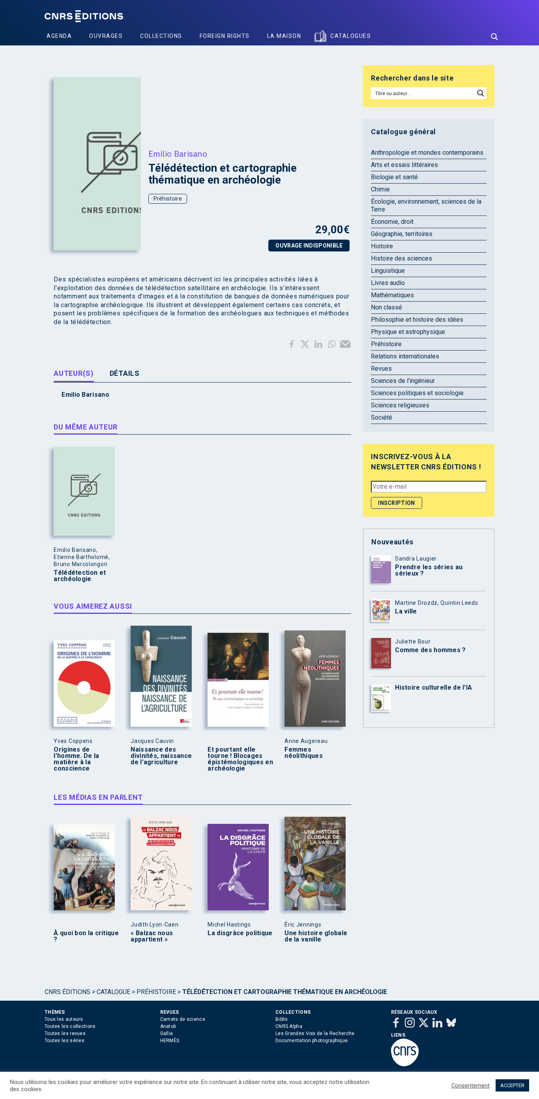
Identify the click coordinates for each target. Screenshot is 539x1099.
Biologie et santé (394, 177)
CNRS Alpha (288, 1026)
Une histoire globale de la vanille (315, 936)
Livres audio (388, 283)
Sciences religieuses (400, 405)
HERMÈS (170, 1040)
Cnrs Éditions (67, 992)
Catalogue (113, 992)
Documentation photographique (311, 1040)
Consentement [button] (470, 1085)
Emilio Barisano (178, 153)
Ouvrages (106, 36)
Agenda (59, 36)
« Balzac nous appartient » (152, 936)
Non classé (386, 307)
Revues (381, 368)
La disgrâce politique (240, 933)
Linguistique (388, 270)
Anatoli (168, 1026)
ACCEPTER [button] (512, 1085)
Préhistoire (167, 198)
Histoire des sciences (401, 258)
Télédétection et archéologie (80, 576)
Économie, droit (392, 221)
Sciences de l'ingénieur (403, 380)
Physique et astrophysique (408, 332)
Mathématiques (392, 295)
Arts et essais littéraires (404, 165)
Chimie (380, 189)
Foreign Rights (225, 36)
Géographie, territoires (401, 234)
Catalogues (350, 36)
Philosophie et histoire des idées (417, 319)
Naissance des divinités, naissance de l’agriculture (161, 755)
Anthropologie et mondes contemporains (427, 152)
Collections (161, 36)
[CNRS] (405, 1064)
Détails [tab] (125, 373)
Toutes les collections (70, 1026)
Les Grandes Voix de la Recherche (315, 1033)
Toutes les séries (64, 1040)
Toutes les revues (65, 1033)
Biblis (281, 1019)
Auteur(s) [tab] (74, 373)
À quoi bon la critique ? (86, 936)
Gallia (166, 1033)
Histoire (382, 246)
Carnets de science (182, 1019)
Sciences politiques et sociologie (417, 393)
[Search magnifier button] (494, 37)
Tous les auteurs (64, 1019)
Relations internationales (405, 356)
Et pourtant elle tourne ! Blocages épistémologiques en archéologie (240, 759)
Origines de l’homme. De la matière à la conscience (76, 759)
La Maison (284, 36)
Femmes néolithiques (303, 752)
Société (381, 417)
